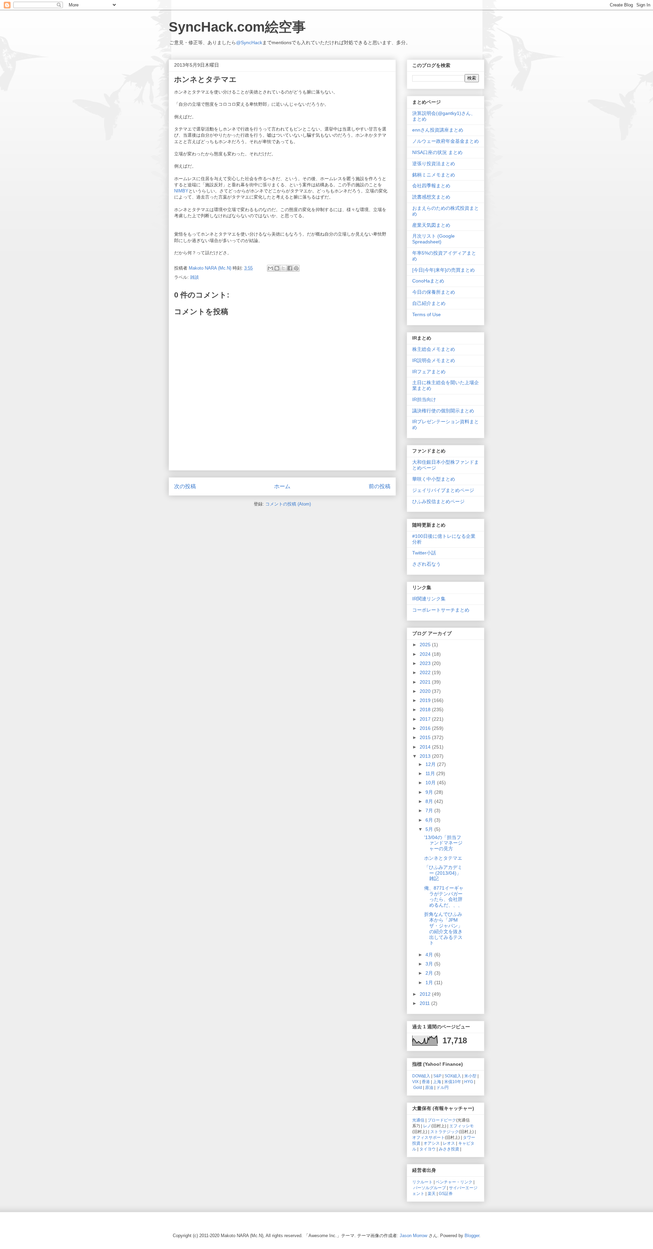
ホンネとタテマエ (443, 858)
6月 (429, 820)
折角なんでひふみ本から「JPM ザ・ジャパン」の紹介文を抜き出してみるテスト (443, 928)
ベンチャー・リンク (454, 1182)
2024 (426, 654)
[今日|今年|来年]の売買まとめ (443, 270)
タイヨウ (427, 1149)
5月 (429, 829)
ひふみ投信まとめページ (438, 501)
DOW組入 (421, 1076)
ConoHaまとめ (428, 281)
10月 (431, 782)
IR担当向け (424, 399)
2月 (429, 973)
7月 (429, 810)
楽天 (432, 1193)
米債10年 (452, 1081)
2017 (426, 719)
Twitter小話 (424, 552)
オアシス (431, 1143)
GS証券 (446, 1193)
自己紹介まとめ (429, 303)
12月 (431, 764)
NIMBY (181, 190)
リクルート (422, 1182)
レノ (427, 1126)
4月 (429, 954)
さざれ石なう (426, 564)
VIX (415, 1081)
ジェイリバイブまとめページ (443, 490)
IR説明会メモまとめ (433, 360)
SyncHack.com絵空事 (237, 26)
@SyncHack (249, 42)
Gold (417, 1087)
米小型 (470, 1076)
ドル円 (442, 1087)
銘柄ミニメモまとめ (433, 174)
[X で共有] (283, 268)
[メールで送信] (270, 268)
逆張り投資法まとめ (433, 163)
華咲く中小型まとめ (433, 479)
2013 (426, 756)
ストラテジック (444, 1131)
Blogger (472, 1235)
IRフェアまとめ (429, 371)
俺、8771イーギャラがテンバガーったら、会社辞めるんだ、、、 (444, 896)
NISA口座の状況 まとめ (437, 152)
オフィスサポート (428, 1137)
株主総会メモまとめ (433, 349)
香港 (426, 1081)
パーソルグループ (429, 1187)
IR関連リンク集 (429, 598)
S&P (437, 1076)
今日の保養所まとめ (433, 292)
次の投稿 (185, 486)
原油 (429, 1087)
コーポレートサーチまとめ (440, 610)
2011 (425, 1003)
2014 (426, 747)
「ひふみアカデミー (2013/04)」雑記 (443, 873)
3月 (429, 963)
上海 (437, 1081)
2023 (426, 663)
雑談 (194, 277)
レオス (449, 1143)
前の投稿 (379, 486)
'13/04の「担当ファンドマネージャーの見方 (443, 843)
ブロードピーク (442, 1120)
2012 (426, 994)
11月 (430, 773)
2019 (426, 700)
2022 (426, 672)
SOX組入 (453, 1076)
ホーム (282, 486)
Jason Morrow (413, 1235)
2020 (426, 691)
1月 (429, 982)
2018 (426, 709)
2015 (426, 737)
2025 (426, 644)
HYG (468, 1081)
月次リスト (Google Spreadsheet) (433, 238)
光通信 (418, 1120)
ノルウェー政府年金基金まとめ (445, 141)
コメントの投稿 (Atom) (288, 504)
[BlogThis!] (276, 268)
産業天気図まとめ (431, 225)
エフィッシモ (461, 1126)
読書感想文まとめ (431, 197)
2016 (426, 728)
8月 (429, 801)
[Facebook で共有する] (289, 268)
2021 (426, 682)
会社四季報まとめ (431, 185)
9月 (429, 792)
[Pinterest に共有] (296, 268)
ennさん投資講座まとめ (437, 130)
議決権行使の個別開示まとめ (443, 410)
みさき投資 (449, 1149)
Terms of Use (426, 314)
